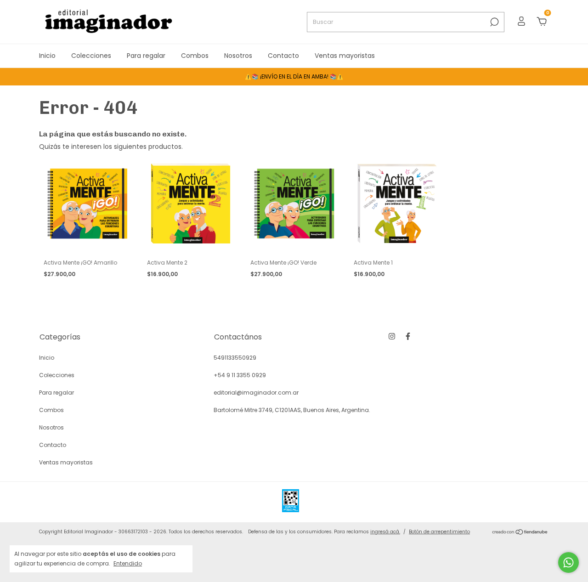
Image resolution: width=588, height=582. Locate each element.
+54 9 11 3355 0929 (240, 375)
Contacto (283, 55)
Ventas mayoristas (345, 55)
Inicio (47, 55)
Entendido (127, 563)
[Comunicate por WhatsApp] (568, 562)
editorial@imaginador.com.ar (256, 392)
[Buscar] (493, 22)
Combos (195, 55)
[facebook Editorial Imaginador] (408, 336)
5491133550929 (235, 358)
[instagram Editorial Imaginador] (392, 336)
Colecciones (91, 55)
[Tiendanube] (520, 532)
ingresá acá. (385, 531)
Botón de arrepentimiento (439, 531)
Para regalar (146, 55)
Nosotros (238, 55)
